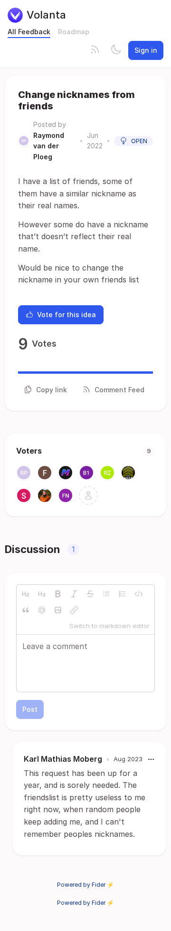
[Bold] (58, 594)
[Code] (139, 594)
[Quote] (26, 610)
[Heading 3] (42, 594)
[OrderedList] (122, 594)
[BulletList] (106, 594)
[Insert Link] (74, 610)
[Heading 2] (26, 594)
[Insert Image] (58, 610)
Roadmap (73, 32)
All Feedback (29, 32)
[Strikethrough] (90, 594)
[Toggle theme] (115, 50)
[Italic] (74, 594)
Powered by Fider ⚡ (85, 884)
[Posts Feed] (95, 50)
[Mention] (42, 610)
